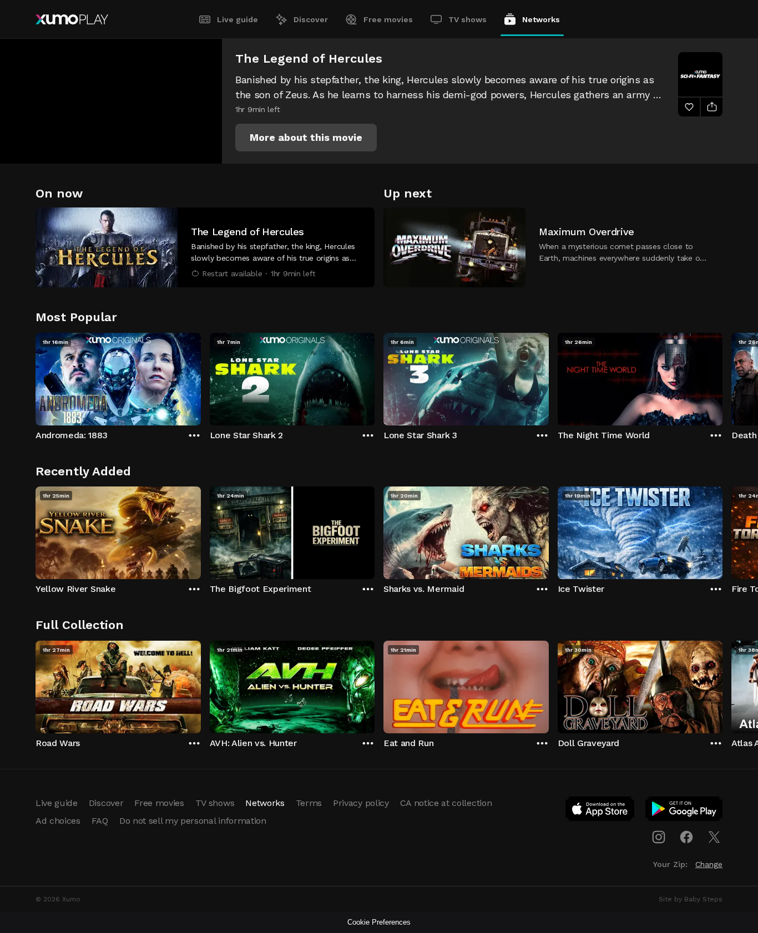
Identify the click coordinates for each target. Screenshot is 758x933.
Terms (309, 803)
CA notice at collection (446, 803)
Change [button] (708, 864)
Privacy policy (361, 803)
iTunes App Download (600, 811)
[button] (306, 137)
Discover (311, 19)
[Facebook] (686, 837)
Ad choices (58, 820)
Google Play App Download (684, 811)
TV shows (467, 19)
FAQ (100, 820)
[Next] (722, 376)
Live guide (237, 19)
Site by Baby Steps (690, 899)
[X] (714, 837)
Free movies (388, 19)
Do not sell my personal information (192, 820)
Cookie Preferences (379, 922)
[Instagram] (658, 837)
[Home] (72, 19)
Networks (541, 19)
